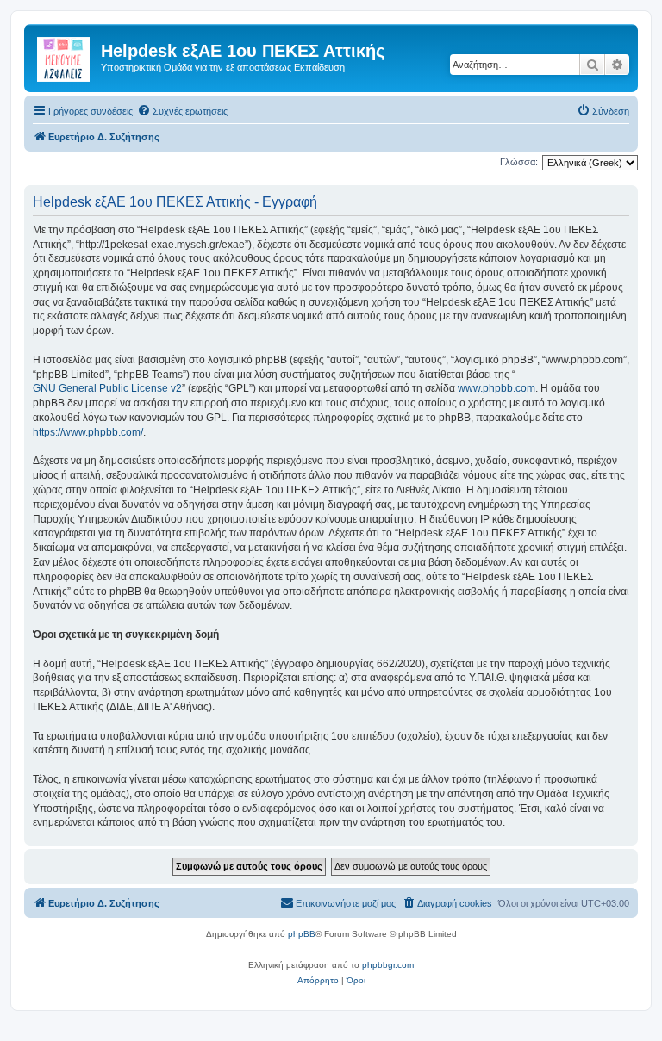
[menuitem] (182, 111)
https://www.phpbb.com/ (88, 432)
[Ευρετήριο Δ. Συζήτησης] (64, 56)
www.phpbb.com (496, 388)
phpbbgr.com (388, 965)
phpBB (301, 934)
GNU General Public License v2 (107, 388)
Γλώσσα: (519, 162)
